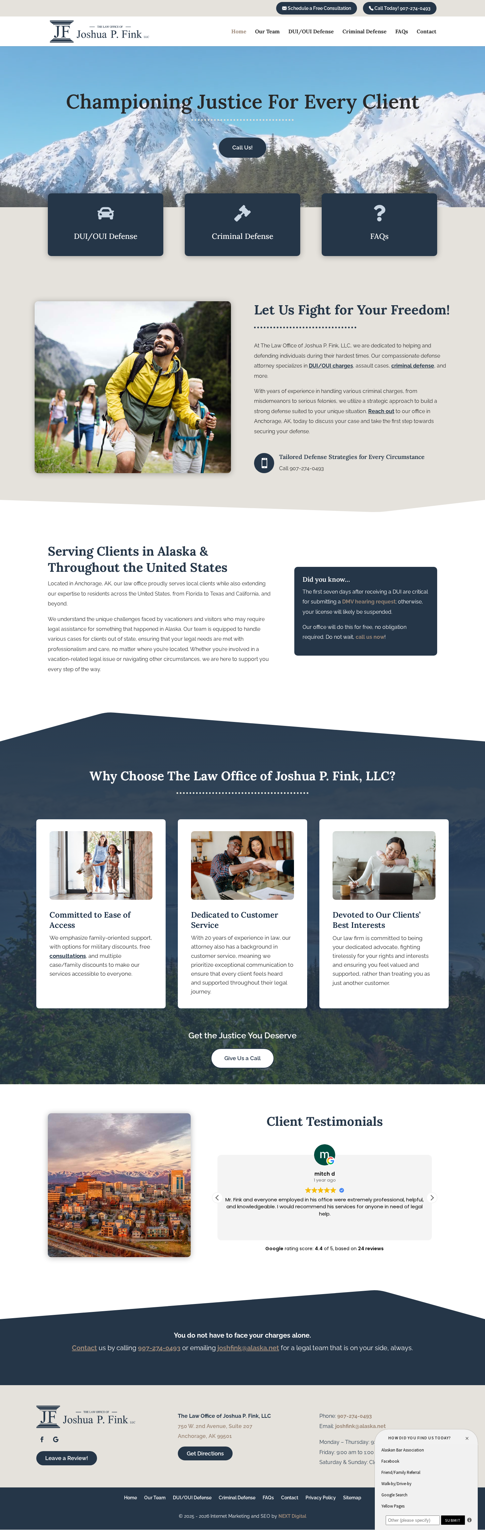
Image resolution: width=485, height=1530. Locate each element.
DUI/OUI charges (331, 366)
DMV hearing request (369, 602)
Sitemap (352, 1497)
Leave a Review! (66, 1458)
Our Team (267, 32)
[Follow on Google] (55, 1439)
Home (238, 32)
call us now (370, 637)
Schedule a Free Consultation (319, 8)
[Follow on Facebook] (42, 1439)
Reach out (381, 411)
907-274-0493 (159, 1348)
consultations (67, 956)
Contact (426, 32)
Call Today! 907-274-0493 (402, 8)
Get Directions (205, 1453)
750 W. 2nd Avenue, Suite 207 (215, 1426)
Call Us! (242, 147)
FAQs (401, 32)
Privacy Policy (321, 1497)
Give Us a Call (242, 1058)
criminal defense (412, 366)
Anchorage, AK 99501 (205, 1436)
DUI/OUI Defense (311, 32)
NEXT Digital (292, 1516)
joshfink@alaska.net (248, 1348)
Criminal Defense (364, 32)
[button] (432, 1198)
